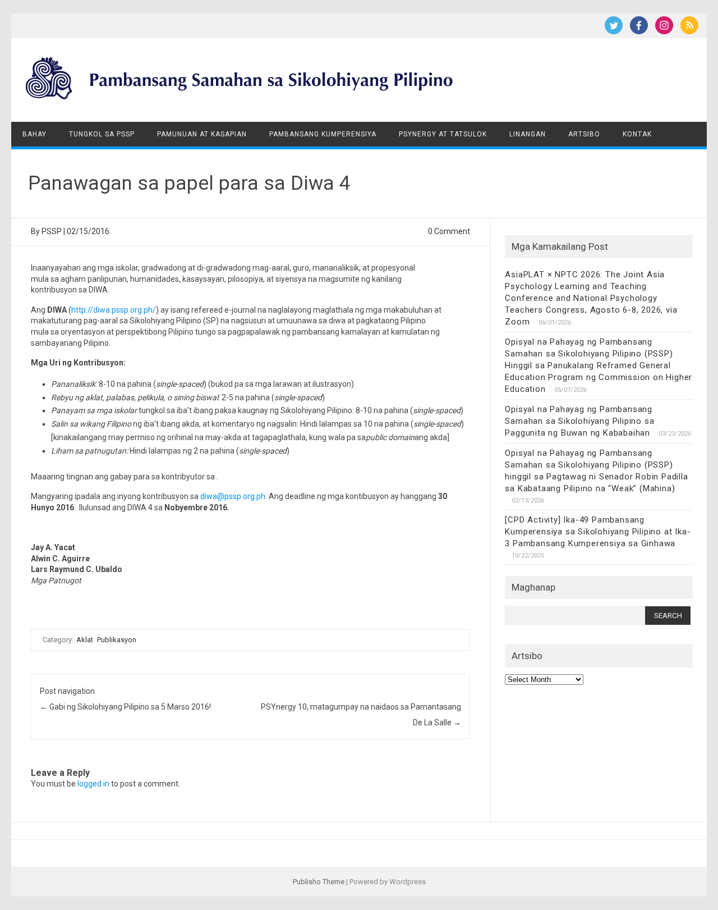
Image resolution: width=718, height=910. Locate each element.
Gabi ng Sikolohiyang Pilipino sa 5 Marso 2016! (125, 706)
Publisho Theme (318, 881)
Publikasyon (116, 639)
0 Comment (449, 231)
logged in (93, 783)
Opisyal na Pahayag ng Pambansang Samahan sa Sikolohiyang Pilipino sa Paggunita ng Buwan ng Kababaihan (579, 421)
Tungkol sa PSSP (102, 134)
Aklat (84, 639)
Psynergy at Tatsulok (443, 134)
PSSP (52, 231)
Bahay (34, 134)
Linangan (527, 134)
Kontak (637, 134)
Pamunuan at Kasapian (202, 134)
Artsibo (584, 134)
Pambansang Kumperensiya (322, 134)
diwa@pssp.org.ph (232, 496)
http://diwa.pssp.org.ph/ (113, 309)
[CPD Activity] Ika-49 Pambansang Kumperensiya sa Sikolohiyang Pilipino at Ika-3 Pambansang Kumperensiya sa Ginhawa (598, 531)
